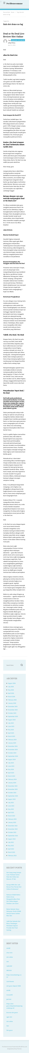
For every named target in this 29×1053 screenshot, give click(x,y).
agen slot (9, 1017)
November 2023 (13, 789)
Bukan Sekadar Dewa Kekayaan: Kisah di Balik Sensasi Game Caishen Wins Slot (13, 912)
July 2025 (11, 723)
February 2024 (12, 779)
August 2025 (12, 720)
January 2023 (12, 822)
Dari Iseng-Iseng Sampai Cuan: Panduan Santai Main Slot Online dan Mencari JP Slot (13, 876)
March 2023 (11, 816)
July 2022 (11, 842)
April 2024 (11, 773)
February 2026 (12, 700)
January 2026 (12, 703)
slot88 (8, 948)
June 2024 (11, 766)
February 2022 (12, 855)
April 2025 (11, 733)
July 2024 (11, 763)
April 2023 (11, 812)
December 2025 (12, 706)
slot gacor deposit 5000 (13, 986)
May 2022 (11, 846)
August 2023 (12, 799)
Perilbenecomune (14, 3)
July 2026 (11, 687)
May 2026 (11, 690)
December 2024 (12, 746)
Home (12, 12)
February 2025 (12, 740)
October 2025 (12, 713)
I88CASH (9, 970)
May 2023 (11, 809)
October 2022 (12, 832)
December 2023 (12, 786)
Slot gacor (9, 1030)
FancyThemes (18, 1049)
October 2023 (12, 793)
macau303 (9, 995)
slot (7, 961)
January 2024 (12, 783)
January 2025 (12, 743)
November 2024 (13, 749)
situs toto (9, 953)
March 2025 (11, 736)
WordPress (22, 1046)
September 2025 (13, 716)
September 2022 (13, 836)
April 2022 (11, 849)
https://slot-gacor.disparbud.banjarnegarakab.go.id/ (14, 1006)
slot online (9, 957)
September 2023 (13, 796)
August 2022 (12, 839)
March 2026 (11, 696)
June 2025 (11, 726)
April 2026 (11, 693)
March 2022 (11, 852)
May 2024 (11, 769)
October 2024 (12, 753)
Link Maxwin (10, 981)
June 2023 (11, 806)
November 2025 (13, 710)
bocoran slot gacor (12, 1012)
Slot (7, 1026)
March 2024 (11, 776)
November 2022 (13, 829)
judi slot (8, 999)
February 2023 (12, 819)
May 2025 (11, 730)
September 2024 (13, 756)
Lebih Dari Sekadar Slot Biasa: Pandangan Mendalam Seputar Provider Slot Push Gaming (13, 925)
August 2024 (12, 759)
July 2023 (11, 802)
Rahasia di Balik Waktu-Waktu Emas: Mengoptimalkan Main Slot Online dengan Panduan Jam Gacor (13, 899)
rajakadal (9, 966)
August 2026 (12, 683)
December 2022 (12, 826)
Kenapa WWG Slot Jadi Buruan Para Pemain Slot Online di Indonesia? (13, 887)
